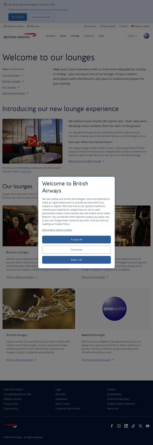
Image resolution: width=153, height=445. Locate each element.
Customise (76, 249)
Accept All (76, 239)
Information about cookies (57, 230)
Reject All (76, 259)
